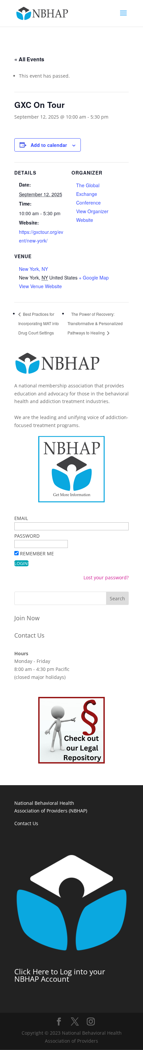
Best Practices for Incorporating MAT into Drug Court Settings (38, 323)
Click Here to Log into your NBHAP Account (59, 975)
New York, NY (33, 268)
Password (27, 536)
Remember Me (37, 553)
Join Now (27, 618)
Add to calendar (49, 145)
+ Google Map (94, 277)
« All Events (29, 59)
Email (21, 518)
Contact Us (29, 635)
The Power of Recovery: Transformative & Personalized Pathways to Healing (95, 323)
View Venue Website (40, 286)
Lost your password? (106, 577)
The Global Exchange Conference (88, 194)
